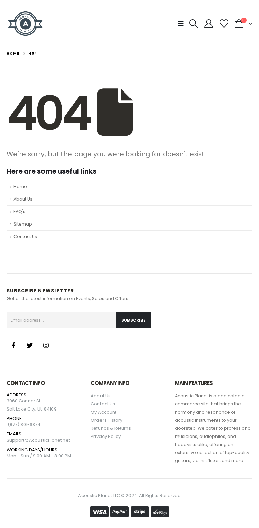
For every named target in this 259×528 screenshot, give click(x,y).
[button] (193, 23)
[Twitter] (29, 345)
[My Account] (208, 23)
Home (20, 186)
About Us (22, 199)
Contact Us (25, 236)
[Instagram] (46, 345)
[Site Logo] (25, 23)
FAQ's (19, 211)
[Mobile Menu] (183, 23)
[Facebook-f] (13, 345)
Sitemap (22, 224)
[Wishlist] (224, 23)
